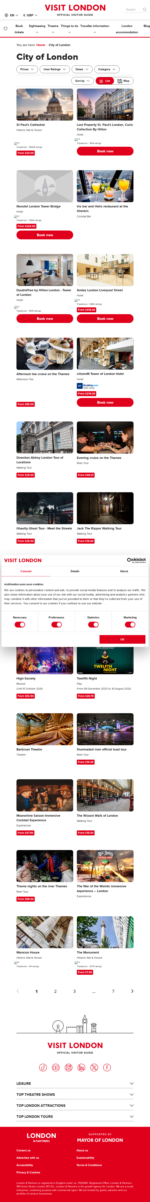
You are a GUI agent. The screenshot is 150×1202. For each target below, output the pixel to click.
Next (132, 991)
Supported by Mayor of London (100, 1137)
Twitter (94, 1067)
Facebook (107, 1067)
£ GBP (28, 15)
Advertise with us (27, 1157)
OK (122, 639)
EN (12, 15)
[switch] (56, 625)
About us (82, 1150)
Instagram (68, 1067)
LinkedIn (81, 1067)
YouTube (56, 1067)
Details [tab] (75, 571)
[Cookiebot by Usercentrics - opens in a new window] (130, 560)
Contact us (23, 1150)
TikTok (43, 1067)
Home (40, 45)
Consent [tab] (25, 571)
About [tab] (124, 571)
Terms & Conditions (89, 1165)
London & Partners (41, 1137)
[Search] (145, 8)
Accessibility (24, 1165)
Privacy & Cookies (28, 1172)
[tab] (105, 80)
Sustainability (85, 1157)
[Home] (5, 28)
